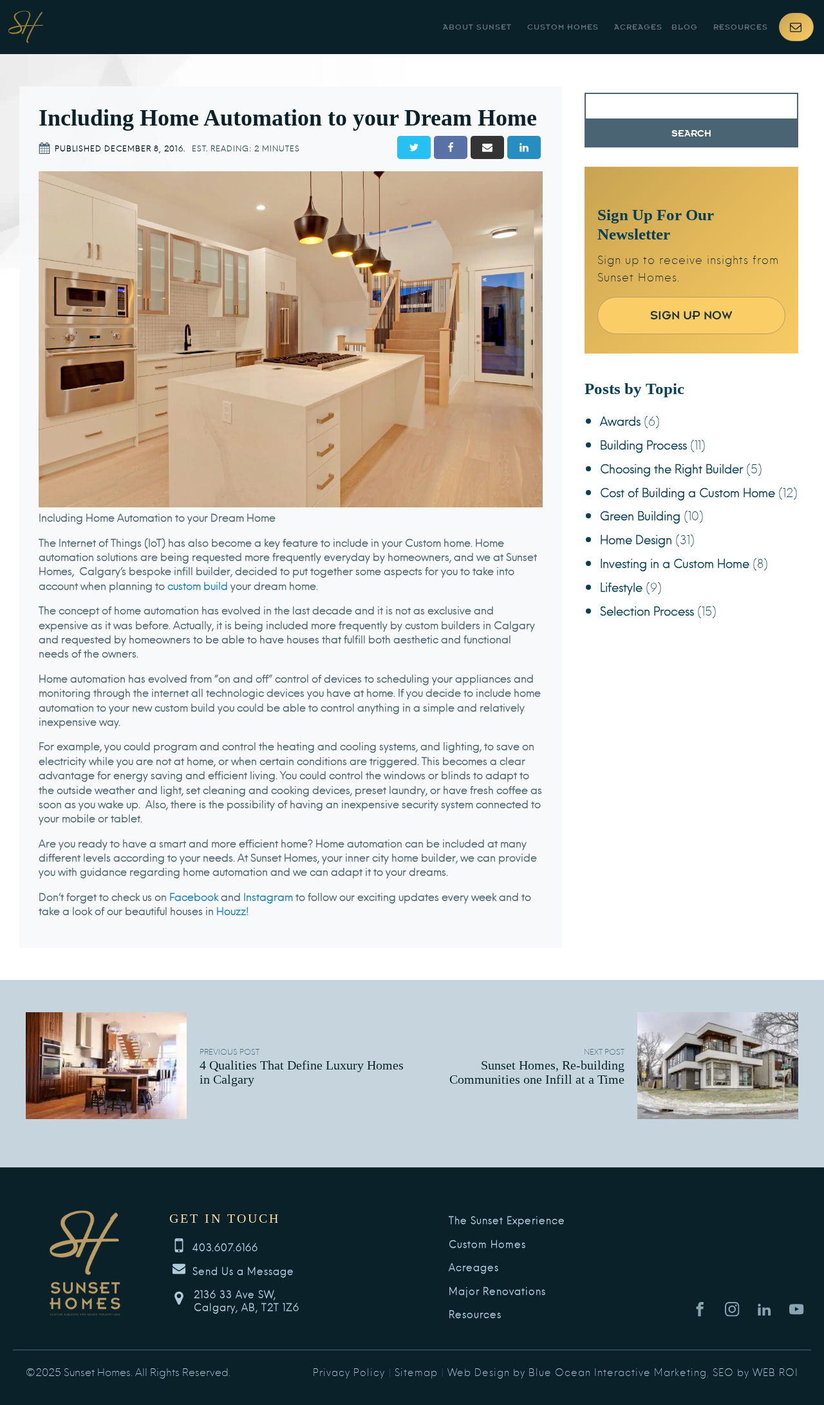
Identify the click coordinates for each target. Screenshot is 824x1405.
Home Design (636, 538)
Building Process (643, 444)
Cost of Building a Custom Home (687, 491)
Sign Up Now (691, 315)
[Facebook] (450, 147)
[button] (796, 27)
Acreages (638, 27)
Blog (684, 27)
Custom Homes (563, 27)
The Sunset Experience (507, 1220)
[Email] (487, 147)
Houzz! (231, 910)
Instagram (267, 896)
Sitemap (416, 1371)
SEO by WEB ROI (755, 1371)
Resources (740, 27)
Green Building (640, 514)
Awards (620, 420)
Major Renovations (497, 1291)
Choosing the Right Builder (671, 467)
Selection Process (647, 610)
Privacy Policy (349, 1371)
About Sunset (477, 27)
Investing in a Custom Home (674, 562)
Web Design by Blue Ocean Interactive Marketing (577, 1371)
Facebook (192, 896)
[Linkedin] (524, 147)
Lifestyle (621, 586)
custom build (197, 585)
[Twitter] (414, 147)
